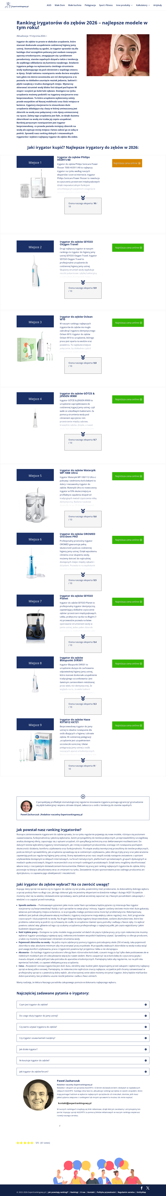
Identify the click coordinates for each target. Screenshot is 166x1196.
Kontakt (91, 1192)
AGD (49, 5)
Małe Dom (60, 5)
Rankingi (74, 1192)
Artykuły (157, 5)
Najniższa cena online (125, 163)
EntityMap (141, 1192)
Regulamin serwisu (126, 1192)
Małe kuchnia (74, 5)
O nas (82, 1192)
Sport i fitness (106, 5)
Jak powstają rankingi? (58, 1192)
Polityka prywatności (106, 1192)
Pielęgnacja (90, 5)
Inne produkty (123, 5)
